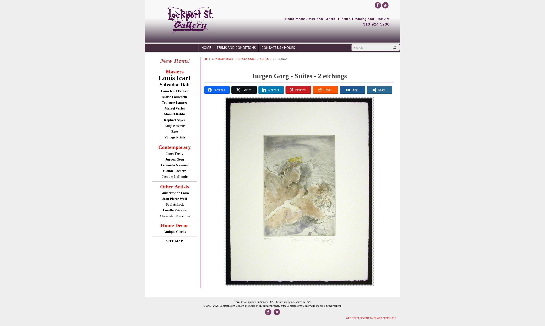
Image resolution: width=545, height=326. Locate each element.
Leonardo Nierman (175, 165)
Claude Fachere (174, 171)
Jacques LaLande (175, 176)
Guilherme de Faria (175, 193)
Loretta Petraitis (174, 210)
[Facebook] (378, 5)
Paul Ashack (175, 204)
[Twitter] (385, 5)
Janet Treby (174, 153)
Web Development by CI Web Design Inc (371, 318)
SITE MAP (174, 241)
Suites (264, 58)
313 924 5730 (376, 24)
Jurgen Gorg (174, 159)
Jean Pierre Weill (174, 199)
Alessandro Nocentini (174, 216)
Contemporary (222, 58)
